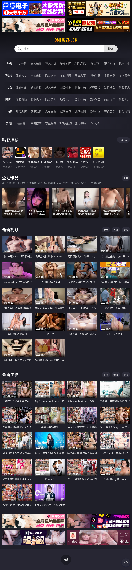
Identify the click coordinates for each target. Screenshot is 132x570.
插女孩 (21, 123)
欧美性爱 (65, 87)
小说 (8, 111)
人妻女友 (50, 111)
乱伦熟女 (109, 87)
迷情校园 (80, 111)
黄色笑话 (109, 111)
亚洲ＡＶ (21, 75)
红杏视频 (80, 123)
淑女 (115, 374)
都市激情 (21, 111)
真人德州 (36, 63)
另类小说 (94, 111)
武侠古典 (65, 111)
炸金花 (95, 63)
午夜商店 (36, 123)
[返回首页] (126, 562)
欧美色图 (50, 99)
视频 (8, 75)
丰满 (105, 374)
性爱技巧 (124, 111)
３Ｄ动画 (65, 75)
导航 (8, 123)
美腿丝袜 (80, 99)
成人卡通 (50, 87)
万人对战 (50, 63)
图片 (8, 99)
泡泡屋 (95, 123)
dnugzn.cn (66, 40)
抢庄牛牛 (124, 63)
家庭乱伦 (36, 111)
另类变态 (124, 87)
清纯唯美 (94, 99)
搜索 (110, 49)
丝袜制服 (94, 75)
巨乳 (115, 229)
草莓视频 (50, 123)
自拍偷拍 (36, 75)
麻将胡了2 (80, 63)
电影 (8, 87)
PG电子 (21, 63)
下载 (125, 178)
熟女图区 (109, 99)
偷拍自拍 (36, 87)
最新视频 (10, 229)
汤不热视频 (65, 123)
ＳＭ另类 (124, 75)
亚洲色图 (36, 99)
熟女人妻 (80, 75)
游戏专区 (65, 63)
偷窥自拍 (21, 99)
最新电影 (10, 374)
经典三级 (94, 87)
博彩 (8, 63)
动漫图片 (65, 99)
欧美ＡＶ (50, 75)
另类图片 (124, 99)
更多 (125, 229)
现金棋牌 (109, 63)
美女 (105, 229)
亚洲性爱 (21, 87)
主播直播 (109, 75)
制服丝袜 (80, 87)
